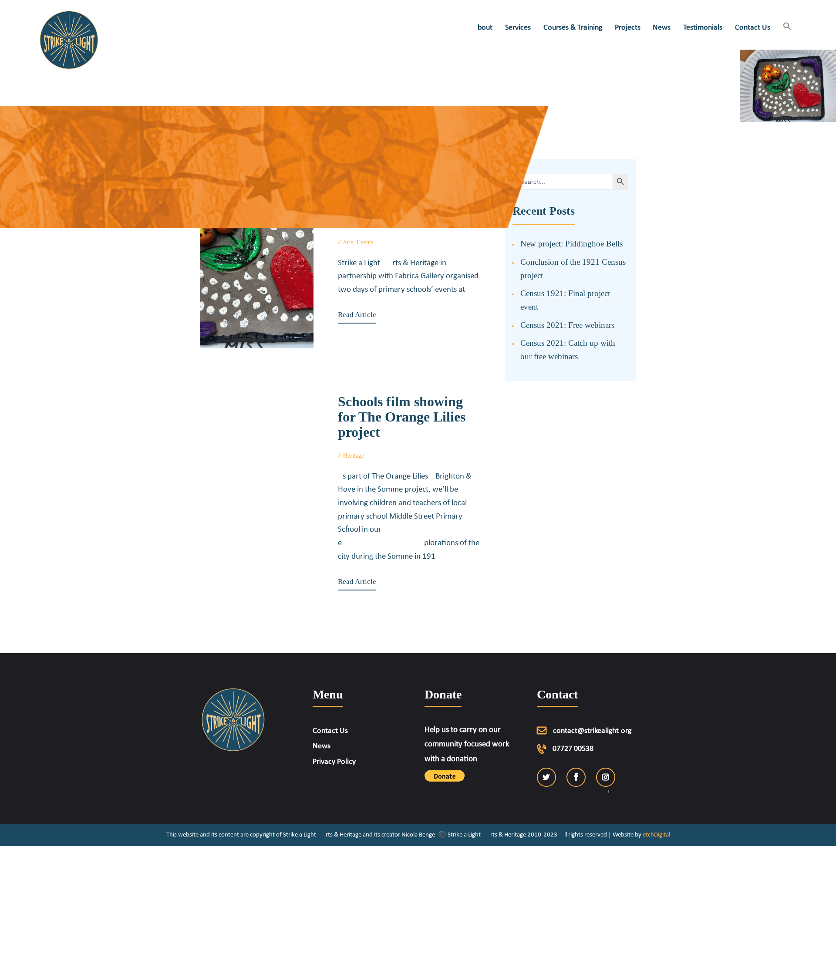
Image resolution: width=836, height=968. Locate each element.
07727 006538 (573, 749)
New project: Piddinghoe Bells (571, 243)
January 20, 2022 (404, 242)
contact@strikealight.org (592, 731)
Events (365, 242)
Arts (348, 242)
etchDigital (656, 835)
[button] (787, 27)
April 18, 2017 (391, 455)
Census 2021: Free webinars (567, 325)
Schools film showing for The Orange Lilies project (401, 417)
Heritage (353, 455)
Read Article (357, 314)
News (321, 746)
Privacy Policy (334, 762)
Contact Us (330, 731)
